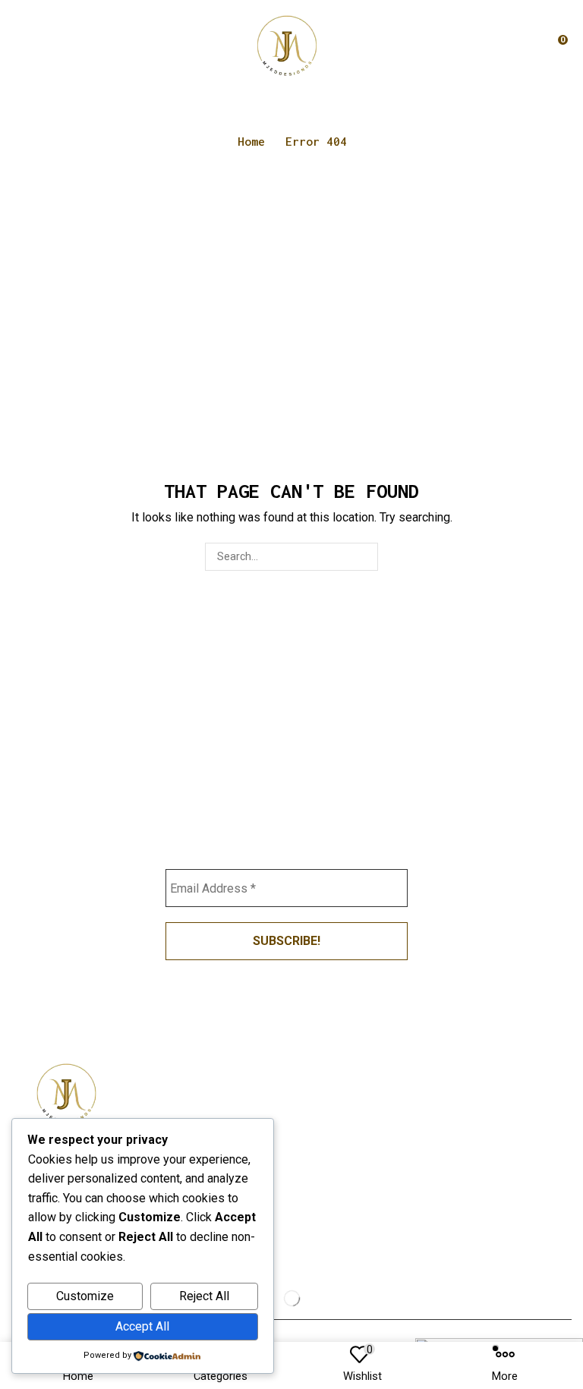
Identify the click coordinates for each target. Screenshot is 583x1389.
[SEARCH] (364, 557)
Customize (85, 1296)
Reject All (204, 1296)
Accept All (142, 1326)
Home (251, 141)
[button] (17, 45)
